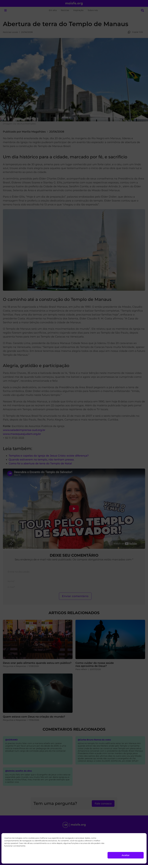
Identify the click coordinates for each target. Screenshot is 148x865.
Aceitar (126, 855)
